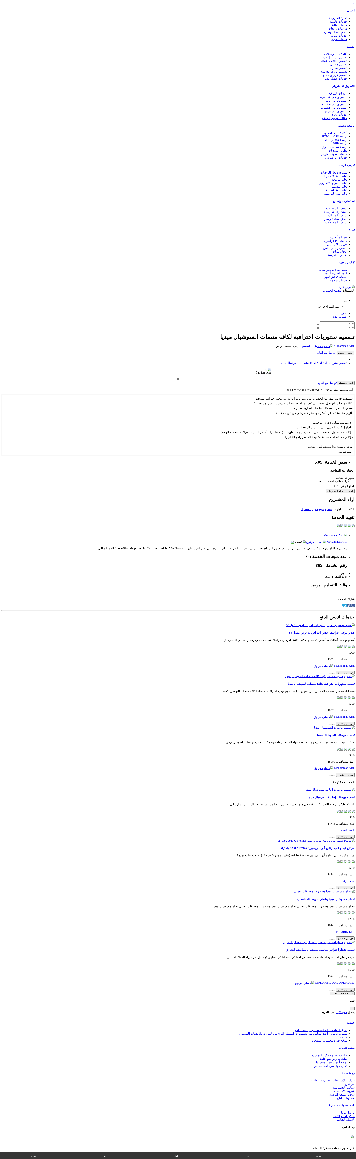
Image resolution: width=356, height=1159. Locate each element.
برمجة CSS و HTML (334, 136)
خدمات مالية (339, 25)
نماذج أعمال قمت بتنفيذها (331, 1062)
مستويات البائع (346, 1098)
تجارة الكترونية (338, 18)
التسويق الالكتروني (343, 86)
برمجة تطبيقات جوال (334, 147)
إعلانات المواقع (338, 93)
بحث (247, 1156)
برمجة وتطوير (346, 125)
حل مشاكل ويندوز (336, 244)
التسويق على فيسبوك (334, 107)
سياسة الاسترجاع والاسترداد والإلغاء (333, 1080)
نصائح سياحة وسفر (335, 219)
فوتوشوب (318, 509)
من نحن (350, 1084)
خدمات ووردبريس (336, 157)
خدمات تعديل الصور (335, 78)
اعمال (351, 10)
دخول (343, 313)
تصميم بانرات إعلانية (334, 57)
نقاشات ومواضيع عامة (333, 1058)
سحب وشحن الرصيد (342, 1094)
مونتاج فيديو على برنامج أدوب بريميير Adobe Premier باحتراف (317, 848)
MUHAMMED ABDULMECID (334, 982)
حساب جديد (340, 316)
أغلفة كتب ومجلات (335, 53)
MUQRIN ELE (345, 931)
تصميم (351, 46)
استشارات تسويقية (335, 211)
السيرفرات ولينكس (335, 248)
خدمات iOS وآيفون (335, 241)
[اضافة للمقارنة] (330, 673)
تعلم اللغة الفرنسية (335, 193)
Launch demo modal (342, 993)
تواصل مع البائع (326, 352)
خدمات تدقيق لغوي (335, 276)
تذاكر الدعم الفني (344, 1116)
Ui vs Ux (341, 1037)
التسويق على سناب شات (332, 104)
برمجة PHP (340, 143)
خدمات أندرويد (338, 237)
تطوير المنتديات (337, 150)
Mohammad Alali (344, 345)
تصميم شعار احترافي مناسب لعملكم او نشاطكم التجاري (320, 949)
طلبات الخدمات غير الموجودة (329, 1055)
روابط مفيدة (348, 1073)
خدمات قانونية (338, 21)
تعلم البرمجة (339, 179)
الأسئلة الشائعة (345, 1119)
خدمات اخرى (339, 39)
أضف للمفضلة (346, 383)
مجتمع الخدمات (347, 1048)
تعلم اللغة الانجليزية (335, 176)
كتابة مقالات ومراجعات (333, 269)
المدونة (351, 1022)
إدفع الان (341, 1012)
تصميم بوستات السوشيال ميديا (336, 734)
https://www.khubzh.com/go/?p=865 (307, 389)
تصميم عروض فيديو (335, 75)
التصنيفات (318, 1156)
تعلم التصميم (339, 186)
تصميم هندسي (338, 64)
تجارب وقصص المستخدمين (330, 1065)
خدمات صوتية (338, 35)
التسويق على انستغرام (333, 97)
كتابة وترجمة (347, 262)
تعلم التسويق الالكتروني (332, 183)
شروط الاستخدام (344, 1091)
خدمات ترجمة (338, 280)
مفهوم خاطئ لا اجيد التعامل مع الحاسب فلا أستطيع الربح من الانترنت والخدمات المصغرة (293, 1033)
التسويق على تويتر (336, 100)
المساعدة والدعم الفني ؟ (342, 1105)
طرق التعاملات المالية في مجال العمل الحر (320, 1030)
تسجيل (34, 1156)
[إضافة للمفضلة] (333, 673)
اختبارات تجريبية (337, 255)
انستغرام (305, 509)
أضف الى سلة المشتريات (340, 491)
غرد (344, 605)
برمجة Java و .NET (335, 140)
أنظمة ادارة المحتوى (335, 132)
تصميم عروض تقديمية (333, 71)
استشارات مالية (337, 215)
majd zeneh (348, 830)
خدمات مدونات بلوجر (334, 154)
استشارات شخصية (335, 222)
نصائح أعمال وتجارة (335, 32)
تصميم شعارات (338, 68)
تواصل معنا (348, 1112)
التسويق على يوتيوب (334, 111)
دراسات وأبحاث (337, 28)
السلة (176, 1156)
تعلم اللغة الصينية (336, 190)
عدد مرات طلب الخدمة (340, 481)
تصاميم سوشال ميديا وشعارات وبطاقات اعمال (326, 899)
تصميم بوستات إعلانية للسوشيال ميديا (331, 797)
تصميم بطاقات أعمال (334, 61)
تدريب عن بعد (346, 164)
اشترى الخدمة (345, 352)
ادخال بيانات (339, 251)
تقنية (352, 229)
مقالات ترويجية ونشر (334, 118)
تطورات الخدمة (345, 477)
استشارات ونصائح (344, 201)
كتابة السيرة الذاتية (335, 273)
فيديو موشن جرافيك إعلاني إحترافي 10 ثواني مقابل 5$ (322, 632)
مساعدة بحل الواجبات (333, 172)
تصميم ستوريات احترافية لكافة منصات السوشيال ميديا (313, 362)
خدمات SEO (339, 114)
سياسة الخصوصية (344, 1087)
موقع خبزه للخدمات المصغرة (329, 1040)
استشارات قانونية (336, 208)
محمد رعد (348, 880)
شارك (351, 605)
